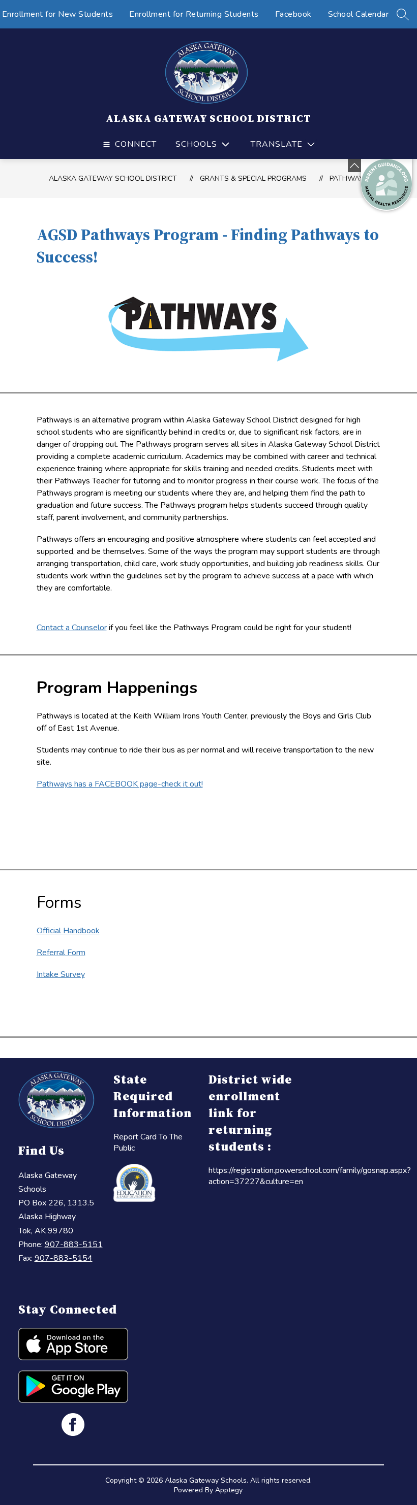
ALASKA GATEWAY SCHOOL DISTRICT (113, 178)
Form (75, 952)
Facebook (293, 14)
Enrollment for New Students (57, 14)
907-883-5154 (64, 1258)
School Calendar (358, 14)
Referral (51, 952)
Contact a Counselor (72, 627)
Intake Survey (61, 974)
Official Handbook (68, 930)
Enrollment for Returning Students (194, 14)
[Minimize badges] (354, 165)
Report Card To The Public (148, 1142)
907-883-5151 (74, 1244)
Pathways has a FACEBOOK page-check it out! (120, 784)
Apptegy (229, 1490)
